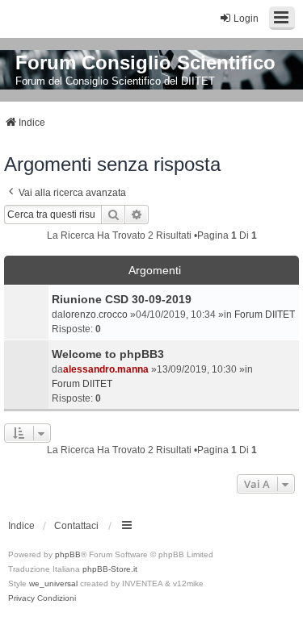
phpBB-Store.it (109, 569)
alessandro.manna (106, 369)
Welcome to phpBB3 (108, 354)
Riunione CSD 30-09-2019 (121, 299)
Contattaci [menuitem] (76, 525)
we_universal (53, 583)
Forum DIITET (264, 314)
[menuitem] (21, 598)
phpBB (68, 554)
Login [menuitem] (246, 18)
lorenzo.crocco (95, 314)
